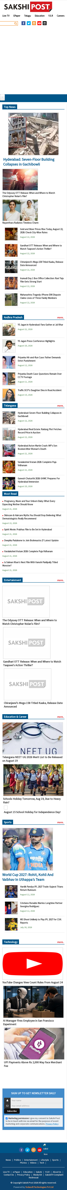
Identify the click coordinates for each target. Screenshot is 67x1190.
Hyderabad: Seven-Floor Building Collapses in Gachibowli (29, 162)
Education (40, 15)
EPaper (16, 15)
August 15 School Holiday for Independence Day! (32, 812)
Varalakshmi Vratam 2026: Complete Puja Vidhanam (28, 551)
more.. (60, 317)
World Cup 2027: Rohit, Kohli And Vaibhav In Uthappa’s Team (27, 877)
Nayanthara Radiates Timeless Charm (20, 222)
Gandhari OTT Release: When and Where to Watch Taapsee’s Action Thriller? (32, 663)
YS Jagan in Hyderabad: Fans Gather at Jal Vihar (40, 324)
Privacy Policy (52, 1123)
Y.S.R (50, 15)
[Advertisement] (33, 59)
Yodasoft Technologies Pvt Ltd (39, 1187)
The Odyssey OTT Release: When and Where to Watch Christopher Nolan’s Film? (29, 622)
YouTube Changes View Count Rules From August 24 (32, 982)
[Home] (28, 6)
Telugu (27, 15)
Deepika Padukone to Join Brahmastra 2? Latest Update (31, 540)
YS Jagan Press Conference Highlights (36, 341)
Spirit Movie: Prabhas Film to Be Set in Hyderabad (28, 529)
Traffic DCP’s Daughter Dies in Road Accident (40, 390)
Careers (61, 15)
